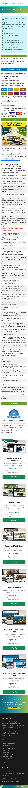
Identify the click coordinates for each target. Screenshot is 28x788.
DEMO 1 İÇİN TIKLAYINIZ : (14, 56)
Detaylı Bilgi (14, 477)
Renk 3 (17, 89)
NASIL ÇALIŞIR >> (14, 708)
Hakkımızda (6, 751)
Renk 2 (10, 89)
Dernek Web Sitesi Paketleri (14, 459)
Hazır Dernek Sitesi (7, 722)
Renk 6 (10, 93)
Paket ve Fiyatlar (7, 758)
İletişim (5, 762)
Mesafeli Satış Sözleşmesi (9, 733)
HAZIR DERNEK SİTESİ (9, 771)
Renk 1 (4, 89)
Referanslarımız (7, 752)
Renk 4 (23, 89)
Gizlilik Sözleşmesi (7, 735)
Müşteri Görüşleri (7, 756)
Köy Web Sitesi (14, 502)
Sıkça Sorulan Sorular (9, 754)
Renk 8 (23, 93)
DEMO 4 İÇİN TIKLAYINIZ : (14, 69)
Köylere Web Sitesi (8, 745)
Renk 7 (17, 93)
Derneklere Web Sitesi (9, 743)
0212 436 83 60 (12, 779)
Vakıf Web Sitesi (14, 587)
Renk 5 (4, 93)
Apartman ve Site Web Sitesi (14, 630)
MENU (21, 3)
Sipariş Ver (14, 120)
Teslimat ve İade (20, 733)
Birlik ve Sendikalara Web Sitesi (14, 674)
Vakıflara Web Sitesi (8, 747)
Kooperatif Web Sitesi (14, 546)
